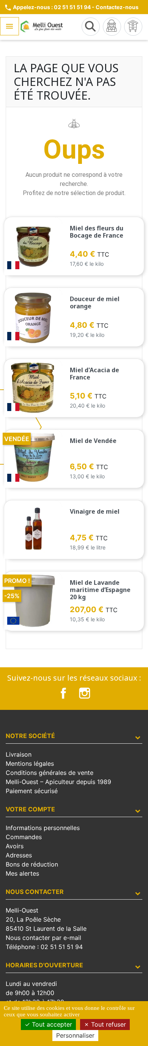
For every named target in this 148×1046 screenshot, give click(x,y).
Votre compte (30, 809)
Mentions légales (30, 763)
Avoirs (15, 846)
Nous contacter (35, 891)
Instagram (84, 693)
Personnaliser (75, 1035)
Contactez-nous (117, 7)
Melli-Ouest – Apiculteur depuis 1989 (58, 782)
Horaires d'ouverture (44, 965)
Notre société (30, 736)
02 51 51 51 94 (62, 947)
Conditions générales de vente (49, 772)
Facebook (63, 693)
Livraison (18, 754)
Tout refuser (107, 1024)
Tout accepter (51, 1024)
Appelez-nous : (47, 7)
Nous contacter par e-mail (43, 937)
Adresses (19, 855)
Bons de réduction (32, 864)
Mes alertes (22, 873)
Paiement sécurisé (32, 791)
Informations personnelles (43, 828)
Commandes (24, 837)
